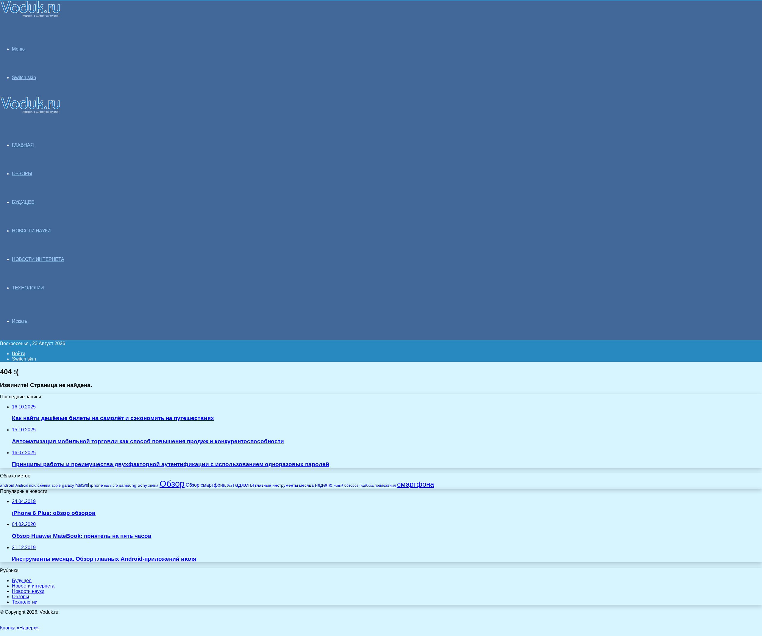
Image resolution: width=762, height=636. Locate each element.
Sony (142, 485)
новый (338, 485)
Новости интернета (38, 259)
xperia (153, 485)
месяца (306, 485)
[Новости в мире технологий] (30, 15)
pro (115, 485)
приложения (385, 485)
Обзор (172, 483)
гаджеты (243, 485)
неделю (323, 485)
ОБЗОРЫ (22, 173)
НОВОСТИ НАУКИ (31, 230)
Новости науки (28, 591)
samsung (127, 485)
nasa (107, 485)
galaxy (68, 485)
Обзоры (20, 596)
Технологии (25, 601)
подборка (367, 485)
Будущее (22, 580)
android (7, 485)
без (229, 485)
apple (56, 485)
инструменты (285, 485)
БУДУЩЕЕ (23, 202)
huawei (82, 485)
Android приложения (32, 485)
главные (263, 485)
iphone (96, 485)
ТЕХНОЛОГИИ (28, 287)
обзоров (351, 485)
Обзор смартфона (206, 485)
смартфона (415, 484)
